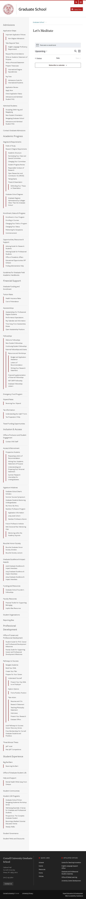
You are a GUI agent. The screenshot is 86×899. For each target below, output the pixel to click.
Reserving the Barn (12, 766)
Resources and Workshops (17, 353)
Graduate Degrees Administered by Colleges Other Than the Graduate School (16, 201)
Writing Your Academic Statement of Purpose (15, 462)
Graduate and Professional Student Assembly (70, 872)
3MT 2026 (9, 746)
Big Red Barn (8, 762)
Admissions (9, 25)
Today (58, 58)
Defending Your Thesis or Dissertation (18, 187)
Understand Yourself (15, 678)
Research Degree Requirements (16, 149)
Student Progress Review (16, 164)
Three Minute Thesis (10, 742)
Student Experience (13, 756)
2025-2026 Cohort (14, 516)
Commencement (11, 233)
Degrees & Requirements (12, 142)
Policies (41, 876)
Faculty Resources (10, 598)
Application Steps (9, 30)
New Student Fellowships (14, 343)
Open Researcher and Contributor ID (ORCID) (16, 174)
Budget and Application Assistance (18, 358)
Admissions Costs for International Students (15, 81)
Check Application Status (14, 93)
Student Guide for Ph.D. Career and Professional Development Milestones (16, 644)
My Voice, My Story (12, 505)
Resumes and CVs (16, 701)
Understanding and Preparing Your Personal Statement (16, 469)
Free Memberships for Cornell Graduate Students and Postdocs (16, 733)
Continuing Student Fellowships (16, 346)
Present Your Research (18, 716)
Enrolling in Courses (12, 220)
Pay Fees (9, 76)
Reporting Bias (8, 620)
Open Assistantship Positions (15, 329)
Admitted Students (10, 105)
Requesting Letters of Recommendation (15, 457)
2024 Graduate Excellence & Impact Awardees (15, 578)
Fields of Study (11, 146)
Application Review (12, 87)
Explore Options (13, 689)
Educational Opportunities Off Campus (16, 261)
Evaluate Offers (16, 719)
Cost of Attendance (12, 301)
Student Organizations (11, 614)
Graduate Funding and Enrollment (11, 287)
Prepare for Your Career (14, 674)
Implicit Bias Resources (13, 608)
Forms (41, 873)
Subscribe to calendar (57, 65)
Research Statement (17, 704)
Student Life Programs (11, 796)
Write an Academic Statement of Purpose (16, 58)
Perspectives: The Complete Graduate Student (15, 817)
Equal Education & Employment (73, 893)
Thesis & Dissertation (15, 182)
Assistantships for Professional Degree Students (16, 313)
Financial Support (12, 280)
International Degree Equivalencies (15, 70)
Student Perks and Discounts (13, 838)
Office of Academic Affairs (14, 257)
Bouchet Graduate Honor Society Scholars (14, 548)
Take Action (12, 697)
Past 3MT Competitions (13, 749)
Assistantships (8, 308)
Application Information (16, 512)
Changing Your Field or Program (16, 223)
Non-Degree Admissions (16, 38)
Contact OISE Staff (12, 441)
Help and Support (9, 778)
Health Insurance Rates (13, 298)
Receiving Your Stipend (13, 403)
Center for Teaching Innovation (71, 862)
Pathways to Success (11, 661)
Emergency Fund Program (12, 394)
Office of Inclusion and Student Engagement (14, 436)
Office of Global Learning (69, 877)
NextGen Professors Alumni (17, 519)
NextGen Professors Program (15, 509)
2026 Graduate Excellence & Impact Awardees (15, 567)
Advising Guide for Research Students (15, 247)
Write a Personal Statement (15, 62)
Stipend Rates (8, 399)
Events (41, 866)
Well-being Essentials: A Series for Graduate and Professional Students (16, 810)
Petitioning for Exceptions (14, 230)
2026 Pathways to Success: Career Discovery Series (14, 726)
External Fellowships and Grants (16, 349)
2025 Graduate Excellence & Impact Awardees (15, 572)
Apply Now (77, 9)
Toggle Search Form (76, 2)
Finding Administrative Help (15, 266)
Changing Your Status (13, 226)
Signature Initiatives (10, 487)
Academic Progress (13, 136)
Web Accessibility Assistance (74, 896)
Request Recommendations (15, 54)
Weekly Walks (10, 827)
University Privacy (27, 893)
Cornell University (8, 893)
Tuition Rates (8, 294)
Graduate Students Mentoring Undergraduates (15, 501)
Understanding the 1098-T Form (16, 414)
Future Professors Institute (15, 523)
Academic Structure (14, 153)
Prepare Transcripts (12, 66)
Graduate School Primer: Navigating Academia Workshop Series (16, 802)
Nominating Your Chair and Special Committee (17, 157)
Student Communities (11, 790)
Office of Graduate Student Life (14, 772)
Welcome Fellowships (13, 340)
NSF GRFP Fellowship (15, 380)
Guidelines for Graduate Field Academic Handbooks (14, 273)
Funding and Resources (11, 586)
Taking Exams (12, 179)
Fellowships (7, 336)
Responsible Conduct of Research (16, 169)
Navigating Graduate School (15, 118)
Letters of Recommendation (16, 363)
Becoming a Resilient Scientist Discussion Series (15, 822)
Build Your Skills (11, 668)
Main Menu (81, 2)
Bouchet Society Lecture (14, 553)
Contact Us (8, 884)
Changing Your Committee (17, 161)
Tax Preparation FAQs (13, 417)
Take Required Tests (12, 43)
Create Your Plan (11, 671)
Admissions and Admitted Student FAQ (14, 98)
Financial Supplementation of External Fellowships (17, 376)
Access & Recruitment (11, 448)
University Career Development (71, 880)
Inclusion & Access (12, 429)
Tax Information (9, 410)
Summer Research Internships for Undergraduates (14, 477)
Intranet (41, 862)
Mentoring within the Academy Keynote (15, 534)
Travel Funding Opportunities (14, 423)
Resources (42, 869)
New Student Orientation (14, 115)
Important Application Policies (15, 34)
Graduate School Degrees (14, 194)
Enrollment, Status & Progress (14, 213)
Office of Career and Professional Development (13, 636)
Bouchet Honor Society (12, 543)
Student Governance (10, 833)
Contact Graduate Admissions (14, 130)
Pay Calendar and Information (15, 320)
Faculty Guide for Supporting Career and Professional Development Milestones (15, 651)
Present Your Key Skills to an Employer (18, 683)
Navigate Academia (12, 665)
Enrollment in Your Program (15, 217)
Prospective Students (13, 452)
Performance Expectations (14, 317)
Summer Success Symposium (15, 497)
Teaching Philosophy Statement (17, 708)
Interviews (14, 713)
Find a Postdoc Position (18, 693)
